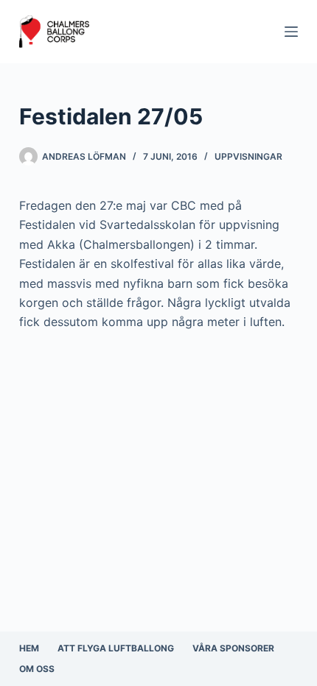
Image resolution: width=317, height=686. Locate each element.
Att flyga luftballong (116, 648)
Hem (29, 648)
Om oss (37, 668)
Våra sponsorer (233, 648)
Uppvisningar (248, 156)
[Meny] (291, 31)
